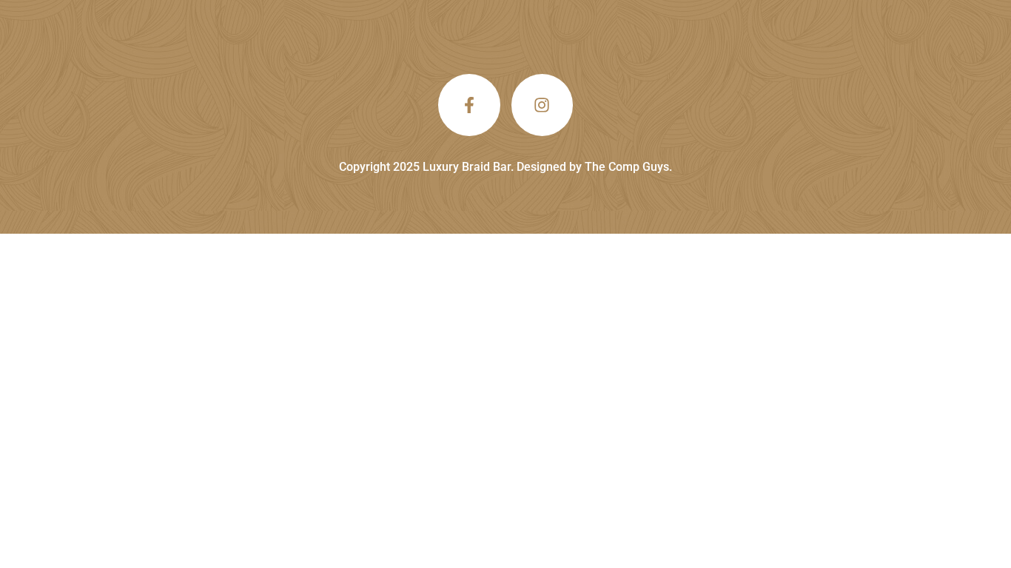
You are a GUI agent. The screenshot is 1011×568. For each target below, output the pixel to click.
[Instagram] (542, 105)
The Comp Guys (627, 167)
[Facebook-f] (469, 105)
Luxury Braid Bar (467, 167)
